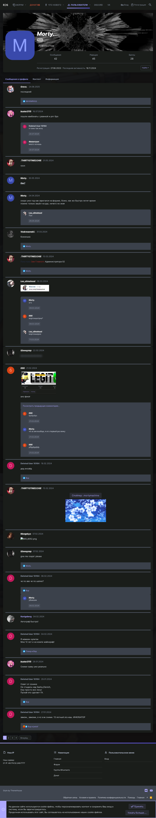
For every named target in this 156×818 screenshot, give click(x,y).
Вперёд (24, 738)
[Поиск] (150, 5)
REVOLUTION (47, 46)
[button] (25, 5)
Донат (56, 775)
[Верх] (147, 797)
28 (131, 58)
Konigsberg (26, 616)
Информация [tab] (52, 79)
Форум (57, 764)
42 (55, 58)
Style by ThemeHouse (12, 790)
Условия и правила (87, 797)
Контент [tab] (37, 79)
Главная (57, 759)
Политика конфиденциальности (112, 797)
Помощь (131, 797)
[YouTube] (151, 790)
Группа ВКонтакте (62, 770)
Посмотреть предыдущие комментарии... (41, 406)
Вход (107, 759)
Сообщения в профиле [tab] (16, 79)
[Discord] (146, 790)
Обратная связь (70, 797)
